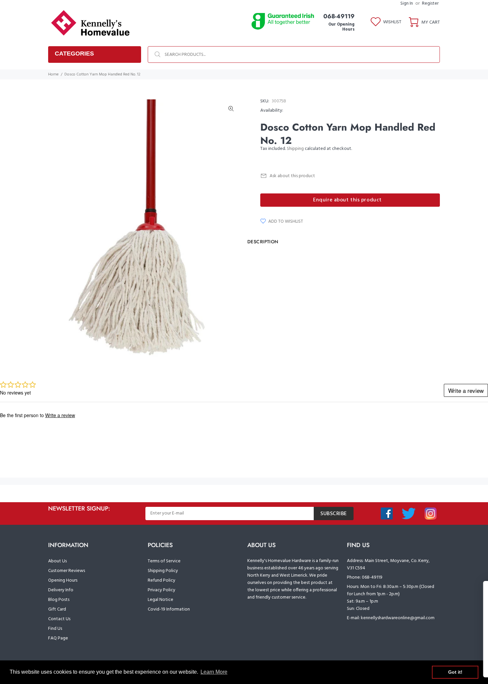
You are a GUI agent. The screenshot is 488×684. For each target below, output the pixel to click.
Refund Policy (161, 580)
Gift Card (57, 609)
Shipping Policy (163, 571)
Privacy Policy (161, 590)
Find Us (55, 628)
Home (53, 74)
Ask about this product (292, 176)
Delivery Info (60, 590)
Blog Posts (58, 600)
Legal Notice (160, 600)
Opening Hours (62, 580)
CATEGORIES (74, 53)
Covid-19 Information (169, 609)
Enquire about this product (347, 200)
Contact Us (59, 619)
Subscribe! (414, 656)
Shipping (295, 149)
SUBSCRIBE (333, 514)
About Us (57, 561)
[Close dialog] (480, 589)
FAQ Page (58, 638)
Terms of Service (164, 561)
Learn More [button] (214, 672)
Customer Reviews (66, 571)
